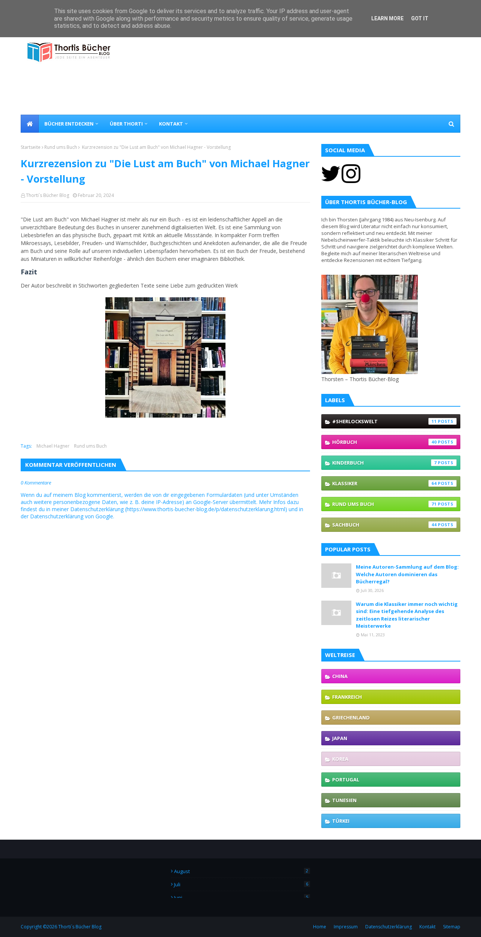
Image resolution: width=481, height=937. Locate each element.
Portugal (345, 779)
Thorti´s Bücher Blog (47, 195)
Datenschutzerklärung (388, 926)
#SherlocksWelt (384, 421)
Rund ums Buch (60, 147)
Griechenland (351, 717)
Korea (340, 758)
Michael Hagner (53, 446)
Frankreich (347, 696)
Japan (339, 738)
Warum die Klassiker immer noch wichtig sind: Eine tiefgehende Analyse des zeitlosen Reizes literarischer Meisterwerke (407, 615)
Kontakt (427, 926)
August (241, 871)
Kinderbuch (384, 462)
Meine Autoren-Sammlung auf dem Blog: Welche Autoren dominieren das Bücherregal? (407, 574)
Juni (241, 897)
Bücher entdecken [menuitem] (69, 123)
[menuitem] (30, 124)
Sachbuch (384, 524)
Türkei (340, 820)
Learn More (387, 18)
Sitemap (451, 926)
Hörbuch (384, 442)
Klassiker (384, 483)
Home (319, 926)
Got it (419, 18)
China (340, 676)
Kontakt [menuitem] (171, 123)
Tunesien (344, 800)
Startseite (31, 147)
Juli (241, 884)
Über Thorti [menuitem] (126, 123)
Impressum (346, 926)
